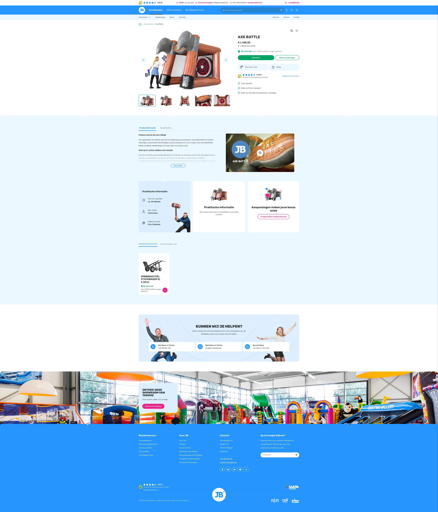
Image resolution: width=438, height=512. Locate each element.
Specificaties (166, 128)
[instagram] (240, 469)
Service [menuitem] (286, 17)
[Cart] (296, 10)
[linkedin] (228, 469)
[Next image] (226, 60)
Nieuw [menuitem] (172, 17)
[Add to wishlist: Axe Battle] (296, 30)
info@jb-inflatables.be (228, 462)
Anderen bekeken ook (168, 244)
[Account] (286, 10)
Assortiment (148, 24)
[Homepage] (142, 10)
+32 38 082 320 (226, 459)
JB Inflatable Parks (194, 10)
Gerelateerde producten (148, 244)
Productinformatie (147, 128)
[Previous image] (143, 60)
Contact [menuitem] (296, 17)
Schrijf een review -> (150, 490)
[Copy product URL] (291, 30)
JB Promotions (173, 10)
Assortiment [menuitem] (143, 17)
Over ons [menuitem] (276, 17)
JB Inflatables (156, 10)
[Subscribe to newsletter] (296, 454)
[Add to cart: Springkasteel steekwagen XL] (165, 290)
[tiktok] (246, 469)
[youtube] (234, 469)
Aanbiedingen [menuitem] (160, 17)
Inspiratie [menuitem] (182, 17)
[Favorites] (291, 10)
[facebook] (222, 469)
